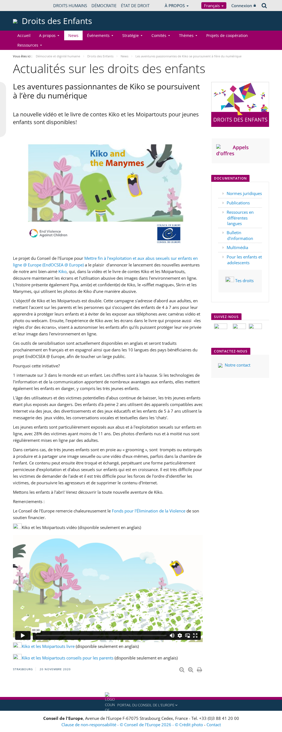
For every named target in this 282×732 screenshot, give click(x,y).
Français (212, 5)
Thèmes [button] (186, 35)
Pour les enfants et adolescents (244, 259)
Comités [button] (158, 35)
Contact (214, 724)
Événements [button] (98, 35)
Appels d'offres (232, 150)
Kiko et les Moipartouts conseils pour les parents (67, 658)
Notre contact (237, 365)
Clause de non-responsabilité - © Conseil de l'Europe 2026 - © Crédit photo (132, 724)
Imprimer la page (200, 669)
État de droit (135, 5)
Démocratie (103, 5)
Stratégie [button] (130, 35)
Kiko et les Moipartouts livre (48, 646)
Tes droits (244, 280)
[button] (141, 705)
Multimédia (237, 247)
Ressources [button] (27, 45)
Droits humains (70, 5)
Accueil (24, 35)
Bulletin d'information (240, 235)
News (73, 35)
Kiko (62, 271)
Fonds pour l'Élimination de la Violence (148, 511)
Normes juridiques (244, 193)
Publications (238, 202)
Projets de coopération (227, 35)
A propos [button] (47, 35)
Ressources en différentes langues (240, 217)
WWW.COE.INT (26, 5)
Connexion (241, 5)
